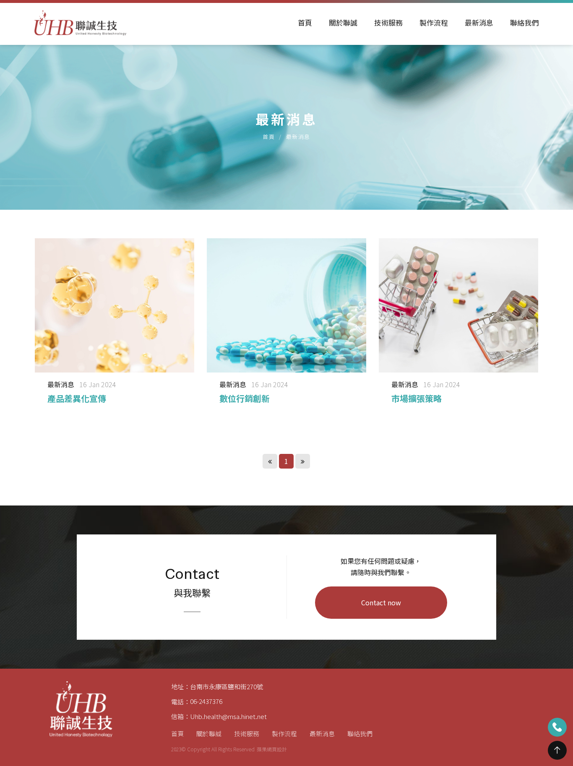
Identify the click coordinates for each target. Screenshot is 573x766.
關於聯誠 (343, 22)
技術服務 (388, 22)
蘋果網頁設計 (272, 749)
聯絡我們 (524, 22)
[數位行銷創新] (286, 325)
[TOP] (557, 750)
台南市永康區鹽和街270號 (226, 686)
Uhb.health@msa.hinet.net (228, 716)
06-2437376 (206, 701)
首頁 (305, 22)
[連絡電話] (557, 727)
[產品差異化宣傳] (114, 325)
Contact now (381, 602)
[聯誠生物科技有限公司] (80, 23)
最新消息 (479, 22)
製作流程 (433, 22)
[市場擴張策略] (458, 325)
